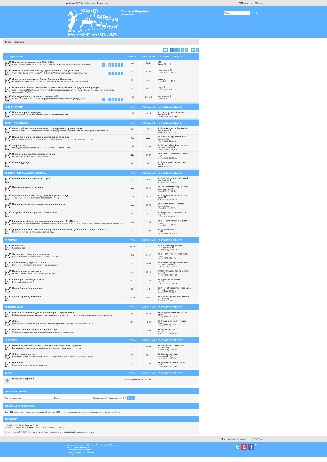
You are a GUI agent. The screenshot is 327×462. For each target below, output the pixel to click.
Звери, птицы (19, 145)
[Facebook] (251, 447)
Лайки (15, 321)
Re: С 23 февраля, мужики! (170, 245)
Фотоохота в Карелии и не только (31, 254)
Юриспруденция (83, 64)
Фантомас (16, 73)
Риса (160, 323)
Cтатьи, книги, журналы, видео (29, 262)
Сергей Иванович (165, 147)
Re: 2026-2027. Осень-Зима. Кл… (173, 212)
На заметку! (11, 340)
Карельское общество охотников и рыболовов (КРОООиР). (45, 221)
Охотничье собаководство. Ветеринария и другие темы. (43, 312)
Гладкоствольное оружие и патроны (32, 178)
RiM (159, 62)
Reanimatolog (163, 96)
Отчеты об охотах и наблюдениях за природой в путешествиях (47, 128)
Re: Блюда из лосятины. (169, 279)
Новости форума (14, 107)
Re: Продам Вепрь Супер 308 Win (173, 296)
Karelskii (15, 99)
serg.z (160, 87)
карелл (161, 273)
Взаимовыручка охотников (27, 271)
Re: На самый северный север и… (174, 154)
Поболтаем (18, 245)
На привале (11, 240)
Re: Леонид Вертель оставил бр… (174, 262)
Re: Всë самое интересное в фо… (173, 254)
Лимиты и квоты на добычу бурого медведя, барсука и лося (46, 70)
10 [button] (193, 50)
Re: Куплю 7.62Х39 (166, 329)
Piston (91, 432)
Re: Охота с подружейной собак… (174, 128)
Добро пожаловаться (24, 354)
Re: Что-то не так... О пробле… (172, 112)
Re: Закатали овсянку (168, 354)
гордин (160, 79)
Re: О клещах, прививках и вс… (173, 137)
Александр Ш (163, 356)
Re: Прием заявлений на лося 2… (173, 162)
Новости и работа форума (26, 112)
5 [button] (186, 50)
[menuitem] (79, 3)
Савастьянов (18, 64)
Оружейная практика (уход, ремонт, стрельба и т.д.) (40, 195)
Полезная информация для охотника (66, 90)
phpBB (86, 445)
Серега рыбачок (165, 189)
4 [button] (182, 50)
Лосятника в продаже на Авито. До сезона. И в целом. (42, 79)
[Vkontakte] (237, 447)
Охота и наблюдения (65, 64)
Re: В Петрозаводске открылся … (173, 195)
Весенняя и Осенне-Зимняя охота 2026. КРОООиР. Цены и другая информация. (56, 87)
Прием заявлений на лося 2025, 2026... (33, 62)
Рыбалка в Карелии (23, 378)
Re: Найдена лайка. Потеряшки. (172, 321)
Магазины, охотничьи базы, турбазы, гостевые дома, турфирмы (47, 345)
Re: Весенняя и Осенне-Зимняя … (173, 221)
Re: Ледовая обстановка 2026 (171, 362)
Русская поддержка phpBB (78, 447)
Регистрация (20, 391)
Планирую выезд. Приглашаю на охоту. (34, 154)
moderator (17, 81)
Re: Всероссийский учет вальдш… (174, 145)
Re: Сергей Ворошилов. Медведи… (174, 288)
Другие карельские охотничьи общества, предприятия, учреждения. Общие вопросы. (59, 229)
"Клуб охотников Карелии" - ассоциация (34, 212)
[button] (165, 50)
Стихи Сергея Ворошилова (27, 288)
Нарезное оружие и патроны (27, 187)
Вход (7, 391)
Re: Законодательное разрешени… (174, 187)
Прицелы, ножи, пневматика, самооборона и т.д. (39, 204)
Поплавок (17, 362)
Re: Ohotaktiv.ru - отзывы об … (172, 345)
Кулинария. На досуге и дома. (28, 279)
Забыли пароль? (100, 398)
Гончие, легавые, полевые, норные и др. (34, 329)
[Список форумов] (93, 22)
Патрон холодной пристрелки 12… (174, 271)
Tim (159, 156)
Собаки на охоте (14, 307)
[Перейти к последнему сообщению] (162, 62)
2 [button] (175, 50)
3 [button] (178, 50)
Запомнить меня (115, 398)
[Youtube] (244, 447)
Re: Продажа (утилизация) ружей (173, 178)
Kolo (159, 282)
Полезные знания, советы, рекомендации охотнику (40, 137)
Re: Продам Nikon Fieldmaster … (173, 204)
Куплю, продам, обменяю (26, 296)
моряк (160, 332)
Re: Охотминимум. (166, 229)
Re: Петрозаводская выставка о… (173, 312)
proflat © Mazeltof (84, 450)
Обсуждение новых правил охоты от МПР (35, 96)
